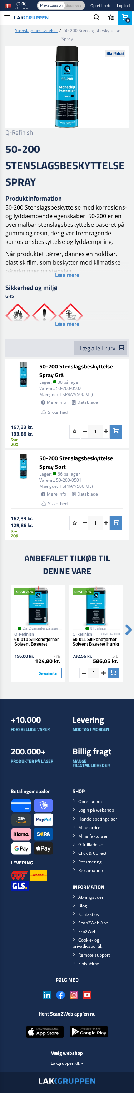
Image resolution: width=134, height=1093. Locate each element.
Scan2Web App (93, 923)
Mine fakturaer (93, 836)
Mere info (56, 402)
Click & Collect (92, 853)
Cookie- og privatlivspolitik (87, 943)
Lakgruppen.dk (65, 1063)
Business (73, 5)
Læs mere (67, 274)
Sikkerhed (58, 412)
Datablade (87, 402)
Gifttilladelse (90, 845)
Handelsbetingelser (97, 819)
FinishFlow (88, 964)
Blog (82, 906)
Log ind (123, 5)
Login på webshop (96, 810)
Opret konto (100, 5)
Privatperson (51, 5)
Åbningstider (91, 897)
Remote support (94, 955)
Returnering (90, 862)
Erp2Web (87, 931)
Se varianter (48, 673)
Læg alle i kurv (98, 348)
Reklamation (90, 870)
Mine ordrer (90, 827)
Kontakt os (88, 914)
